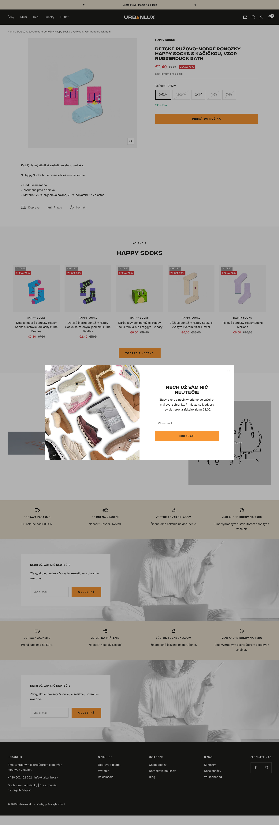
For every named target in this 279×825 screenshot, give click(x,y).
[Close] (228, 371)
